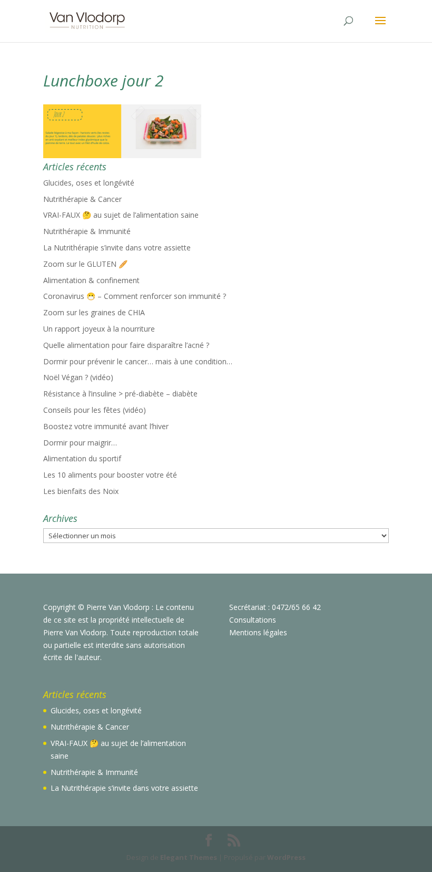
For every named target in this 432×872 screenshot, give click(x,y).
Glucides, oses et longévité (88, 183)
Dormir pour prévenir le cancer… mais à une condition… (137, 361)
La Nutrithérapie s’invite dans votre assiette (117, 248)
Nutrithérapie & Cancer (82, 199)
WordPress (286, 857)
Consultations (252, 620)
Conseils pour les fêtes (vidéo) (94, 410)
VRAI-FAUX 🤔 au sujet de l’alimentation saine (121, 215)
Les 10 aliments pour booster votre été (110, 475)
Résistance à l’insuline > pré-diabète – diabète (120, 394)
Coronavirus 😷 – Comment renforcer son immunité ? (134, 296)
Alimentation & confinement (91, 280)
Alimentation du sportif (82, 458)
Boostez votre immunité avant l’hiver (106, 426)
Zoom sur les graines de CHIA (94, 312)
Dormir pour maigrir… (80, 443)
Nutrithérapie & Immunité (87, 231)
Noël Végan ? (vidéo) (78, 377)
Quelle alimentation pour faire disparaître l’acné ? (126, 345)
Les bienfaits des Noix (81, 491)
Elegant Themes (188, 857)
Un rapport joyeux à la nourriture (99, 329)
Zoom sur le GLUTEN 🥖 (85, 264)
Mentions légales (258, 632)
